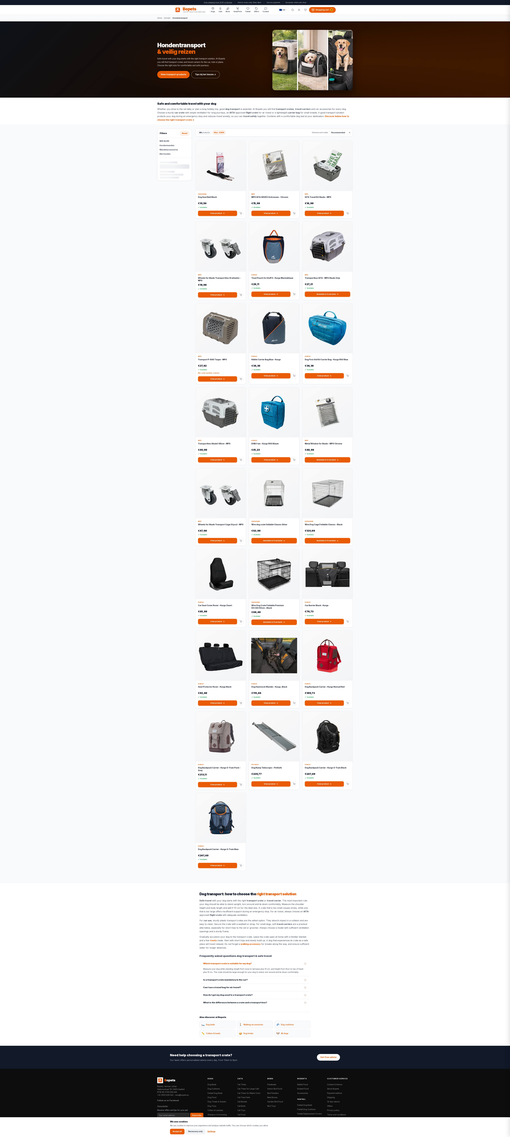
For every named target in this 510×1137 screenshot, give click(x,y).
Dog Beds (212, 1084)
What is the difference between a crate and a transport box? (235, 1002)
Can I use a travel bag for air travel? (222, 987)
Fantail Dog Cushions (306, 1109)
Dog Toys (212, 1106)
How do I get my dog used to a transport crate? (228, 995)
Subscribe (196, 1115)
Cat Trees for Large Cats (248, 1089)
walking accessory (251, 944)
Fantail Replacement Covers (309, 1114)
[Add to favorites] (242, 145)
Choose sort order (320, 132)
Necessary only (195, 1131)
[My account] (299, 9)
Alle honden (165, 154)
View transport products (173, 74)
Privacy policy (333, 1110)
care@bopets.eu (182, 1095)
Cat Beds (241, 1106)
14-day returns (333, 1101)
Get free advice (328, 1057)
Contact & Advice (334, 1084)
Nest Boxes (272, 1097)
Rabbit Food (302, 1084)
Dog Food (212, 1097)
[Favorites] (305, 9)
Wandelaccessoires (169, 150)
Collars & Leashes (215, 1110)
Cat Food (241, 1114)
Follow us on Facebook (168, 1100)
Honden (167, 18)
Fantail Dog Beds (215, 1093)
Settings (211, 1131)
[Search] (292, 9)
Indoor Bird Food (274, 1089)
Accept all (177, 1131)
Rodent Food (303, 1089)
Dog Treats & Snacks (217, 1101)
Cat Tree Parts (243, 1097)
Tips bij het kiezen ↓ (205, 74)
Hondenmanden (167, 145)
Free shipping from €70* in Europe (218, 2)
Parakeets (271, 1084)
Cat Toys (241, 1110)
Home (159, 18)
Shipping (331, 1097)
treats (213, 940)
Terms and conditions (336, 1114)
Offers (330, 1106)
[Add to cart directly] (240, 213)
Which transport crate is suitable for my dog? (227, 963)
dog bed (300, 116)
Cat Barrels (242, 1101)
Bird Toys (271, 1106)
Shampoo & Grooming (217, 1114)
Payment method (334, 1093)
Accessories (302, 1093)
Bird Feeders (273, 1093)
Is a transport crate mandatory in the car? (225, 980)
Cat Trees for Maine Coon (248, 1093)
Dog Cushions (214, 1089)
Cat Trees (241, 1084)
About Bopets (333, 1089)
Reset (184, 133)
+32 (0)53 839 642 (165, 1095)
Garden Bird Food (275, 1101)
